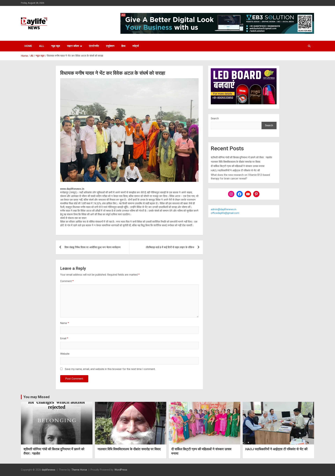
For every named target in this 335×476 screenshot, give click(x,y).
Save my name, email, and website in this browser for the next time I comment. (110, 369)
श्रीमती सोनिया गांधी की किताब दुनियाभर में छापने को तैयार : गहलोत (241, 157)
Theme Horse (79, 469)
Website (64, 353)
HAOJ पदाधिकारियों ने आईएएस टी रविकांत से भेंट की (235, 170)
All (41, 46)
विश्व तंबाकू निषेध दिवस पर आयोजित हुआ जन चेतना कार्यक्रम (93, 247)
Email (64, 338)
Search (215, 118)
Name (64, 323)
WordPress (120, 469)
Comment (67, 281)
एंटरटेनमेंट (94, 46)
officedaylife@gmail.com (225, 213)
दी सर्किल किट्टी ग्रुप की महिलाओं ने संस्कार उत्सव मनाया (237, 166)
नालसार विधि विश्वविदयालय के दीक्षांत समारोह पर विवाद (235, 161)
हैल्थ (123, 46)
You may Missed (36, 397)
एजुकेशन (110, 46)
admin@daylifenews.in (223, 209)
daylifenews (48, 469)
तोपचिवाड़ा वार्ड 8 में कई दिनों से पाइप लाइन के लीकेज (170, 247)
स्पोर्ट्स (135, 46)
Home (28, 46)
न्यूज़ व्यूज (55, 46)
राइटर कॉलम (73, 46)
